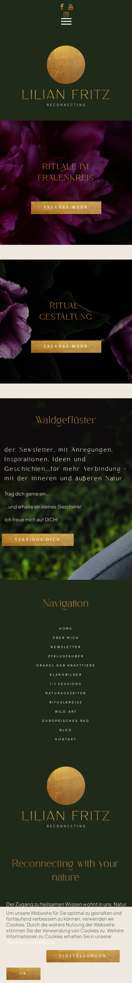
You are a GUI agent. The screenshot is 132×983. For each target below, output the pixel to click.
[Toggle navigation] (58, 23)
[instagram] (66, 14)
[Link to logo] (66, 75)
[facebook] (62, 7)
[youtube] (70, 7)
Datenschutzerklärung (30, 942)
